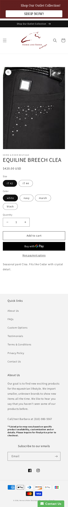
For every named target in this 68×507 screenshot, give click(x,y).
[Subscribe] (56, 456)
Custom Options (17, 327)
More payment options (34, 255)
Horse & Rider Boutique (28, 500)
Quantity (7, 214)
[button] (5, 40)
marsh (43, 198)
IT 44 (26, 183)
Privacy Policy (16, 353)
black (10, 206)
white (10, 198)
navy (26, 198)
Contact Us (14, 361)
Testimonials (15, 336)
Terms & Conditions (19, 344)
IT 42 (10, 183)
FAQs (10, 319)
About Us (13, 310)
